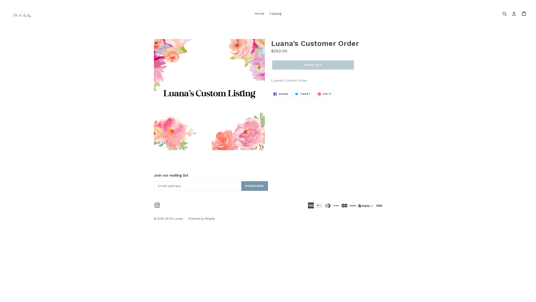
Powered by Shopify (201, 218)
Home (259, 14)
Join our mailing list (171, 175)
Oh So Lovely (174, 218)
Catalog (275, 14)
